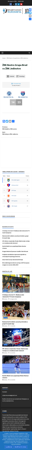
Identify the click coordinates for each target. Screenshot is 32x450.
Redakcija (5, 299)
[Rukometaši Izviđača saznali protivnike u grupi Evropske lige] (16, 310)
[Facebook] (30, 9)
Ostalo (5, 290)
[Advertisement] (16, 33)
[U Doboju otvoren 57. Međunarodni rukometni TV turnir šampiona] (16, 283)
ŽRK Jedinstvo (23, 97)
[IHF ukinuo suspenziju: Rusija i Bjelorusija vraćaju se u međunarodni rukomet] (16, 337)
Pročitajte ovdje (20, 447)
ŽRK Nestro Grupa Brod (9, 97)
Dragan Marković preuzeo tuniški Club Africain (15, 251)
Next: (10, 133)
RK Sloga (14, 190)
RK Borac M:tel (15, 185)
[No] (30, 441)
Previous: (9, 128)
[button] (2, 52)
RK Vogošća (14, 200)
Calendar (12, 76)
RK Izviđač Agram (15, 180)
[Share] (30, 19)
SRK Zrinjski (14, 206)
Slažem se (9, 447)
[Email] (30, 15)
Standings (22, 76)
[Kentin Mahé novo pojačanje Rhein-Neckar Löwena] (16, 364)
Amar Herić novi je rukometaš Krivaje (12, 259)
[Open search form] (29, 52)
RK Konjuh (14, 195)
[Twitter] (30, 12)
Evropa (5, 317)
